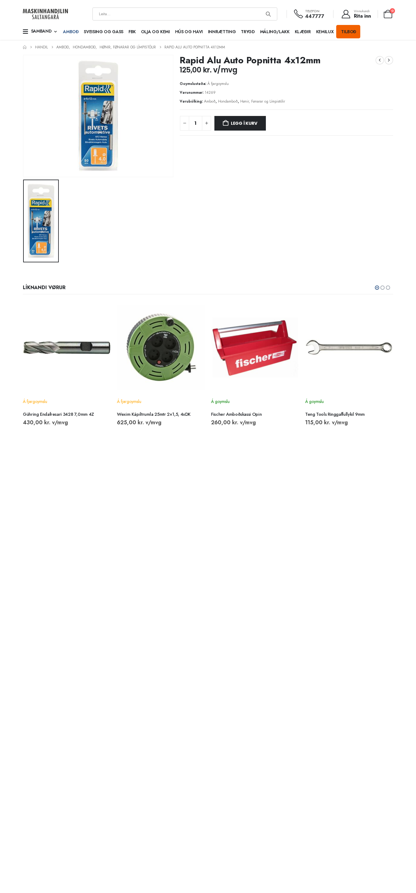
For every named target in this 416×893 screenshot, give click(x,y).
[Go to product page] (67, 347)
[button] (377, 287)
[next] (389, 60)
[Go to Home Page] (24, 47)
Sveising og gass (103, 32)
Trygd (248, 32)
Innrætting (222, 32)
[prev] (379, 60)
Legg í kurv (244, 123)
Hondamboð (228, 101)
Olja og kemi (155, 32)
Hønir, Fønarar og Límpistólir (262, 101)
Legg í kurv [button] (100, 311)
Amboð (71, 32)
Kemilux (325, 32)
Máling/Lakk (275, 32)
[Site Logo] (45, 14)
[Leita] (268, 14)
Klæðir (303, 32)
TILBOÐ (348, 32)
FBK (132, 32)
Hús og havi (189, 32)
